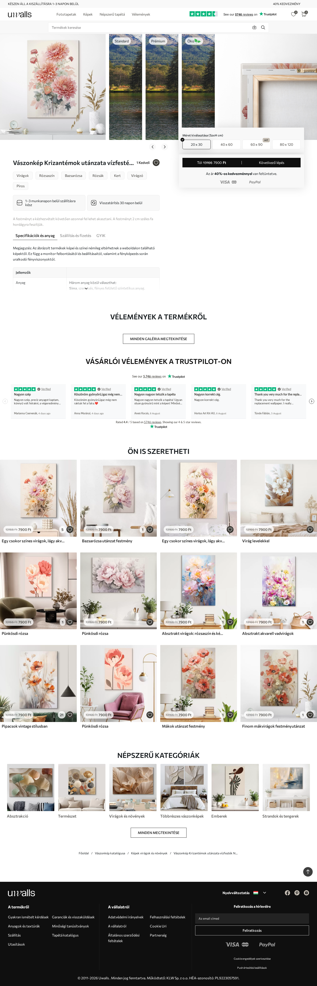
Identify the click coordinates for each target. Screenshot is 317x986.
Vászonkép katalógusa (110, 853)
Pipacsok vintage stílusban (24, 726)
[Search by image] (254, 27)
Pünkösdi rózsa (15, 633)
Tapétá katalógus (65, 935)
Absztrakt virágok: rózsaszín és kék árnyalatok (193, 633)
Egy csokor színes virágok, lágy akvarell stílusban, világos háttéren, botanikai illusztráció (33, 540)
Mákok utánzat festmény (183, 726)
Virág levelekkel (256, 540)
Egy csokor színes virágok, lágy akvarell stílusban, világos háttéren (193, 540)
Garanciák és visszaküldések (73, 917)
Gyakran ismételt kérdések (28, 917)
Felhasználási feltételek (167, 917)
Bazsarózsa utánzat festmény (107, 540)
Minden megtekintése (158, 833)
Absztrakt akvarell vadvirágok (268, 633)
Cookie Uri (158, 926)
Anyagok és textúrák (24, 926)
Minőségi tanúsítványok (70, 926)
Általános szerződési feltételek (124, 938)
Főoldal (84, 853)
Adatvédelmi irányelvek (126, 917)
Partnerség (158, 935)
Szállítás (14, 935)
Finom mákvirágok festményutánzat (273, 726)
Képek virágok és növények (149, 853)
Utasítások (16, 944)
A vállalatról (117, 926)
